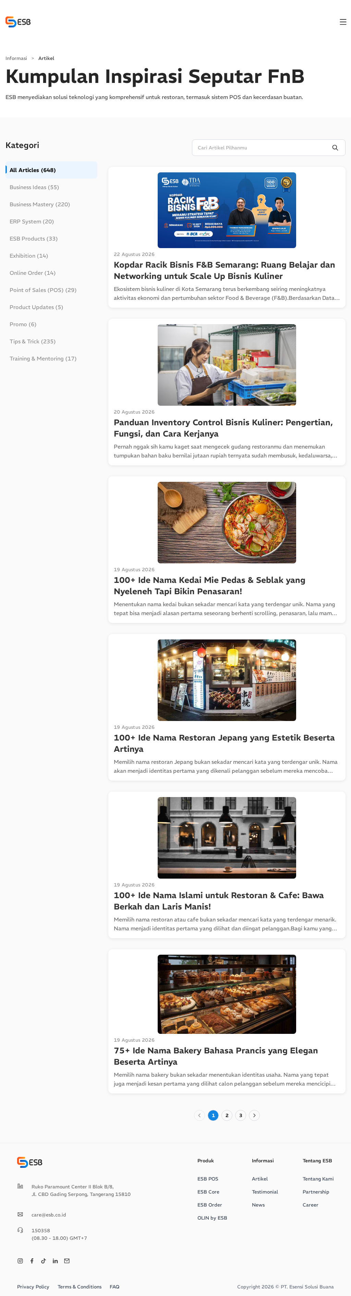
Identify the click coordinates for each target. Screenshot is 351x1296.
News (258, 1205)
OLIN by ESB (212, 1218)
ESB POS (207, 1179)
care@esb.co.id (49, 1215)
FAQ (114, 1287)
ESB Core (208, 1192)
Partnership (316, 1192)
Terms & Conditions (79, 1287)
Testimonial (265, 1192)
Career (310, 1205)
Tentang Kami (318, 1179)
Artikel (260, 1179)
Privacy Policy (33, 1287)
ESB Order (209, 1205)
